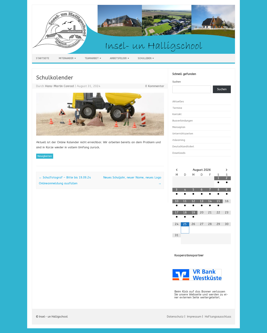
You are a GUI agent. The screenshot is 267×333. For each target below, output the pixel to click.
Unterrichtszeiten (182, 133)
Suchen (176, 81)
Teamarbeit (92, 58)
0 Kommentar (154, 86)
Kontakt (177, 114)
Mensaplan (178, 127)
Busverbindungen (182, 120)
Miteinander (66, 58)
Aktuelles (178, 101)
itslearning (178, 140)
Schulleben (144, 58)
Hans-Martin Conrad (59, 86)
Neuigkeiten (45, 156)
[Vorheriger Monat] (176, 169)
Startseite (42, 58)
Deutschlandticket (183, 146)
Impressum (194, 316)
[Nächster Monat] (227, 169)
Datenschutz (175, 316)
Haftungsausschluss (218, 316)
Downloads (178, 152)
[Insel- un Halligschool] (133, 53)
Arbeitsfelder (118, 58)
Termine (177, 107)
